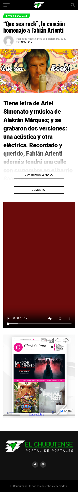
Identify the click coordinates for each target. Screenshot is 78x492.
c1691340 (26, 41)
